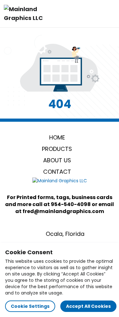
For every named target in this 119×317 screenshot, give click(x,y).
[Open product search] (95, 13)
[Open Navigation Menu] (108, 13)
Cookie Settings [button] (30, 306)
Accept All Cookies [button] (88, 306)
